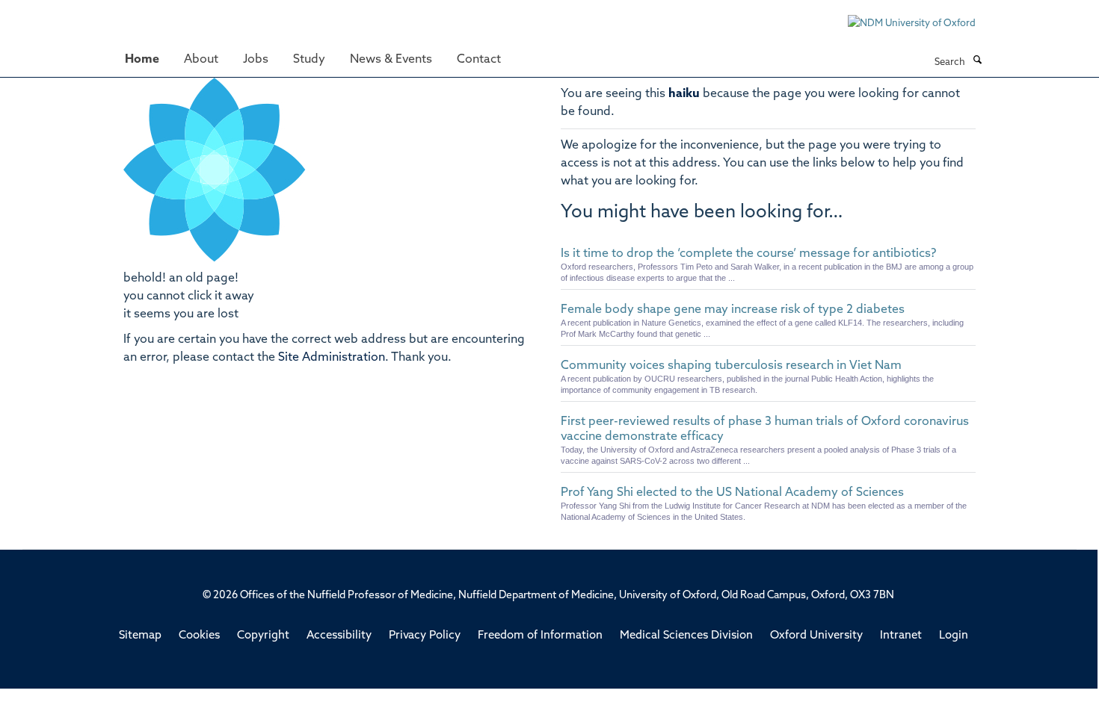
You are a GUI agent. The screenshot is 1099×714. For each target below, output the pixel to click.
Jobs (255, 60)
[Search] (977, 61)
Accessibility (339, 636)
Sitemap (140, 636)
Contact (479, 60)
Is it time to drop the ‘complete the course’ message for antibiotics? (748, 254)
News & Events (391, 60)
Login (953, 636)
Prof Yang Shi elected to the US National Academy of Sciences (732, 493)
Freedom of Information (540, 636)
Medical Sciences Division (686, 636)
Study (309, 60)
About (201, 60)
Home (142, 60)
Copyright (263, 636)
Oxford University (816, 636)
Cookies (199, 636)
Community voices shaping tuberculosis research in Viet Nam (731, 366)
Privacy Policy (425, 636)
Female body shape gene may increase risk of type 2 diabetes (733, 310)
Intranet (901, 636)
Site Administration (331, 358)
